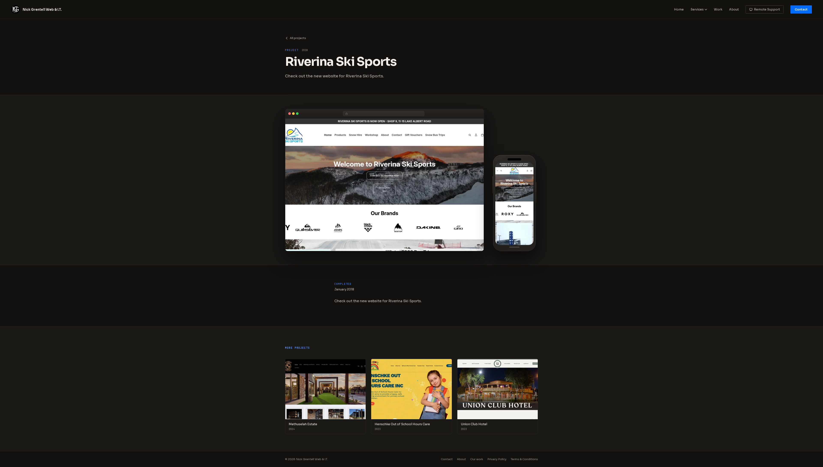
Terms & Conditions (524, 459)
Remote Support (767, 9)
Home (679, 9)
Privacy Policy (496, 459)
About (734, 9)
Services (697, 9)
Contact (801, 9)
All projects (298, 38)
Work (718, 9)
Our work (476, 459)
